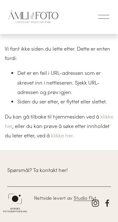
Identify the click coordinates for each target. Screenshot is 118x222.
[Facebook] (107, 203)
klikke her (62, 135)
